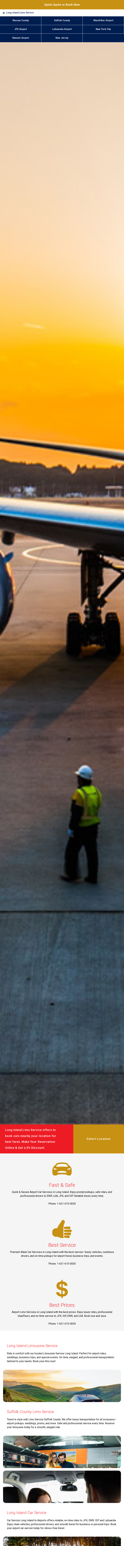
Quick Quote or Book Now (62, 4)
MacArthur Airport (103, 20)
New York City (103, 29)
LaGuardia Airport (62, 29)
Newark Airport (20, 38)
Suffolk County (62, 20)
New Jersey (62, 38)
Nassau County (21, 20)
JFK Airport (20, 29)
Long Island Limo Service (20, 12)
